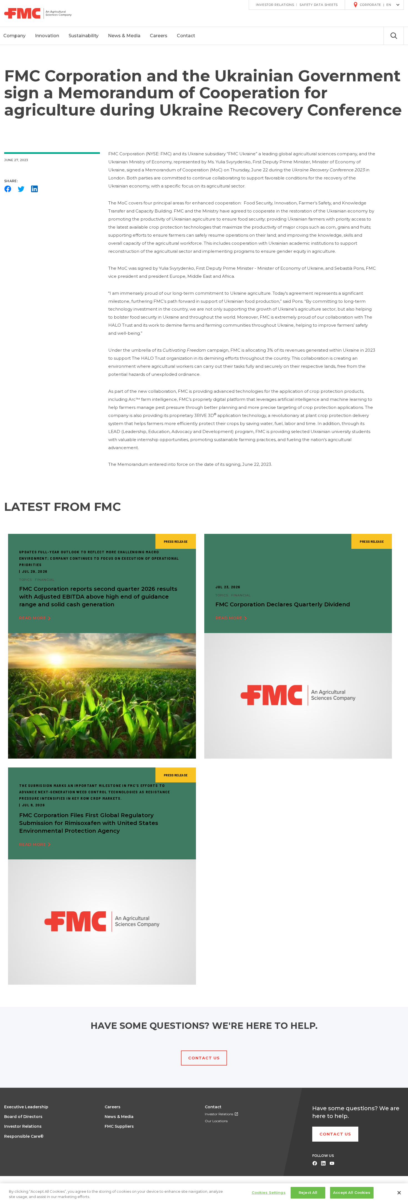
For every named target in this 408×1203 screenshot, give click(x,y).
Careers (112, 1106)
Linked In (323, 1163)
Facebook (8, 189)
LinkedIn (34, 189)
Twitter (21, 189)
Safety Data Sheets (318, 5)
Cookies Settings (269, 1192)
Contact (213, 1106)
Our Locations (216, 1121)
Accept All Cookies (351, 1192)
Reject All (308, 1192)
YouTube (332, 1163)
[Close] (399, 1193)
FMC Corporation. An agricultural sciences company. (42, 13)
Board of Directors (23, 1116)
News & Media (119, 1116)
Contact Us (204, 1058)
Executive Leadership (26, 1106)
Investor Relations (275, 5)
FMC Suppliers (119, 1126)
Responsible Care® (24, 1136)
